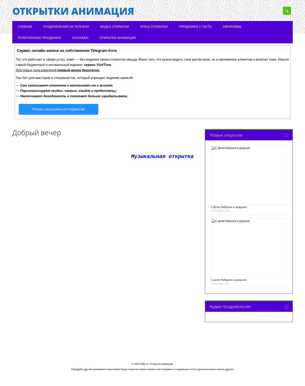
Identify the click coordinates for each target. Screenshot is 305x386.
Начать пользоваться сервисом (58, 109)
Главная (25, 26)
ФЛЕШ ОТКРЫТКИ (154, 26)
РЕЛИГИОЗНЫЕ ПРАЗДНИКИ (39, 38)
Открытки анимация (73, 11)
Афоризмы (232, 26)
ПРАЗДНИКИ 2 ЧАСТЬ (195, 26)
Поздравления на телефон (66, 26)
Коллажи (80, 38)
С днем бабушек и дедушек (229, 280)
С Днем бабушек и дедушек (229, 207)
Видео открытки (114, 26)
